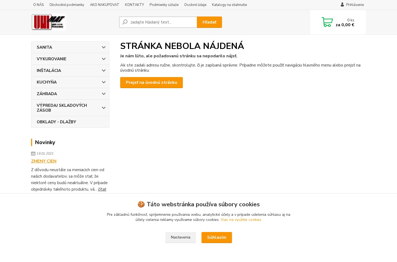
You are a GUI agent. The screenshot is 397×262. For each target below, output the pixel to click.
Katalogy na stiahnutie (229, 4)
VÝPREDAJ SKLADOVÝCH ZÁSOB (62, 108)
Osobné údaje (195, 4)
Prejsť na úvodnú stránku (151, 82)
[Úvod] (73, 22)
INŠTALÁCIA (49, 70)
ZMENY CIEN (43, 161)
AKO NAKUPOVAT (104, 4)
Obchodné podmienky (66, 4)
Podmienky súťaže (164, 4)
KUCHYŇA (47, 82)
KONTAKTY (134, 4)
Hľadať (209, 22)
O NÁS (38, 4)
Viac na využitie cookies (241, 219)
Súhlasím (216, 237)
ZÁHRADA (47, 94)
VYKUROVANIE (51, 59)
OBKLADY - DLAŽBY (56, 122)
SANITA (44, 47)
